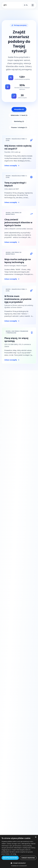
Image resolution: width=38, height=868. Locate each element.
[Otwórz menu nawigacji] (32, 5)
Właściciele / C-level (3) (19, 115)
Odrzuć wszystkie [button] (28, 858)
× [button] (35, 837)
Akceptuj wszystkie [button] (10, 858)
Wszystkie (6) (19, 109)
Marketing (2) (19, 121)
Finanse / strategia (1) (19, 127)
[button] (19, 863)
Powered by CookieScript (19, 866)
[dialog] (19, 851)
